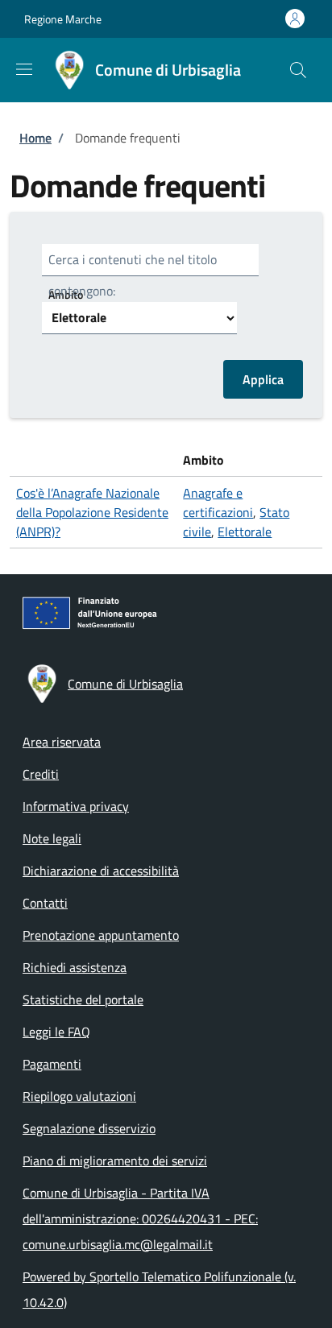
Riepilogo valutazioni (79, 1096)
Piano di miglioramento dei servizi (115, 1160)
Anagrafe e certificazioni (218, 502)
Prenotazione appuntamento (101, 935)
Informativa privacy (76, 806)
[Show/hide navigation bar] (24, 69)
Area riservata (62, 741)
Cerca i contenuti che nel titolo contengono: (132, 275)
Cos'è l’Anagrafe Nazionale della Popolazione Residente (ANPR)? (92, 512)
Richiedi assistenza (75, 967)
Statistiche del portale (83, 999)
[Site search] (298, 70)
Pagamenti (52, 1064)
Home (35, 137)
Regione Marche (63, 18)
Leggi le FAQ (56, 1031)
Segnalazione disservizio (89, 1128)
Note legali (52, 838)
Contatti (45, 902)
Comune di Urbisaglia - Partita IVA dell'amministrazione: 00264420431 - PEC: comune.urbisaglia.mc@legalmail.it (140, 1218)
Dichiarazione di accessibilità (101, 870)
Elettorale (245, 531)
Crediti (41, 774)
